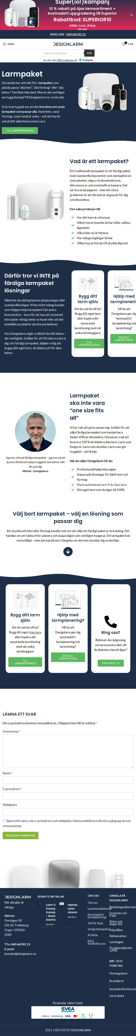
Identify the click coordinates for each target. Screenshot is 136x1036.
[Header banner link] (62, 15)
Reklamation (117, 936)
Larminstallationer (100, 908)
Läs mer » (50, 924)
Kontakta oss (97, 943)
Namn (7, 773)
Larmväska (116, 996)
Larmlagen (116, 942)
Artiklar (93, 935)
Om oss (93, 902)
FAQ (91, 941)
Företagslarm (118, 973)
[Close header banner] (131, 15)
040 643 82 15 (76, 34)
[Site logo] (68, 44)
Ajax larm (35, 632)
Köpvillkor (116, 930)
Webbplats (10, 804)
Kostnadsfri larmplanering (97, 916)
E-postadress (12, 789)
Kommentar (12, 731)
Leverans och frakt (118, 914)
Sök (89, 53)
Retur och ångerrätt (116, 923)
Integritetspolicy (99, 929)
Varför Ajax (95, 923)
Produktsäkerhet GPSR (120, 949)
